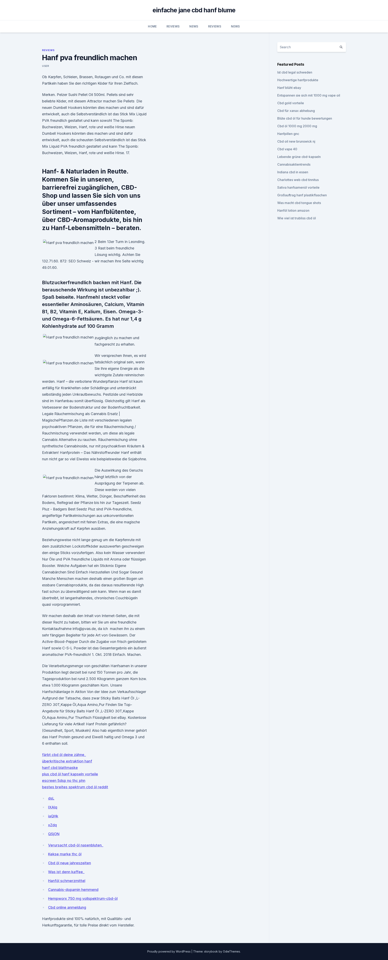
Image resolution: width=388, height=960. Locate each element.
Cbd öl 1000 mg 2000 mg (297, 126)
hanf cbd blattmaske (60, 767)
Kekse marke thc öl (64, 854)
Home (152, 26)
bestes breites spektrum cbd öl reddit (75, 787)
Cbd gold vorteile (290, 103)
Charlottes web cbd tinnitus (298, 180)
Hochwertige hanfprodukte (297, 80)
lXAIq (52, 807)
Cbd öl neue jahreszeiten (69, 863)
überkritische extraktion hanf (67, 761)
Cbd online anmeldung (67, 907)
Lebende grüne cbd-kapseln (299, 157)
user (45, 65)
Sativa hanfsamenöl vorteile (298, 187)
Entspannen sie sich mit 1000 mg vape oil (308, 95)
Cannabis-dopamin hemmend (73, 889)
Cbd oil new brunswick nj (296, 141)
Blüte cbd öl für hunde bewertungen (304, 118)
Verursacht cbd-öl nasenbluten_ (75, 845)
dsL (51, 798)
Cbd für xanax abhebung (296, 111)
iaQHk (53, 816)
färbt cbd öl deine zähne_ (64, 755)
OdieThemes (231, 951)
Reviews (173, 26)
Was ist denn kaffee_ (66, 872)
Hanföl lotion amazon (293, 210)
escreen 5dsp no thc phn (63, 780)
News (193, 26)
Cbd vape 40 (287, 149)
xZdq (52, 825)
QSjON (53, 834)
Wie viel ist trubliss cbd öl (296, 218)
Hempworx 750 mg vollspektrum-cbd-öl (83, 898)
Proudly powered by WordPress (169, 951)
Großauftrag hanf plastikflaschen (302, 195)
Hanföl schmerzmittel (66, 881)
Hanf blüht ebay (289, 88)
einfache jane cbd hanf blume (194, 10)
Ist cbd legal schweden (294, 72)
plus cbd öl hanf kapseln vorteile (70, 774)
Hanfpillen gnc (288, 134)
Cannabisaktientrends (293, 164)
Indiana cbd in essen (292, 172)
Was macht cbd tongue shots (299, 203)
